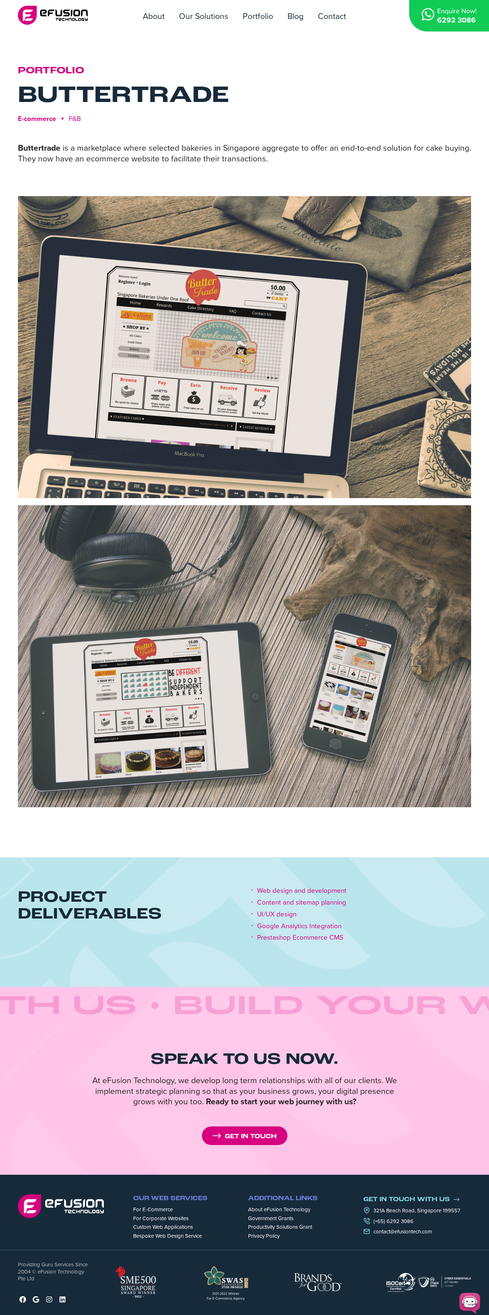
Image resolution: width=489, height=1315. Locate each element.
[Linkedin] (62, 1299)
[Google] (36, 1299)
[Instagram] (49, 1299)
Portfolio (258, 15)
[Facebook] (23, 1299)
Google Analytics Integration (299, 925)
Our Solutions (203, 15)
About (154, 15)
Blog (295, 15)
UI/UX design (276, 914)
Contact (332, 15)
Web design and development (302, 890)
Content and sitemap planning (301, 902)
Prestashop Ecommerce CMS (300, 937)
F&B (75, 118)
